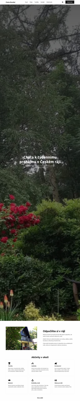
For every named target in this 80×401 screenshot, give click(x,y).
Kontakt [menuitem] (42, 2)
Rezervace (69, 2)
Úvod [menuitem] (26, 2)
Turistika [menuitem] (36, 2)
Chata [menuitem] (31, 2)
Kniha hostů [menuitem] (49, 2)
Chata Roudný (10, 2)
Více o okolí (40, 397)
